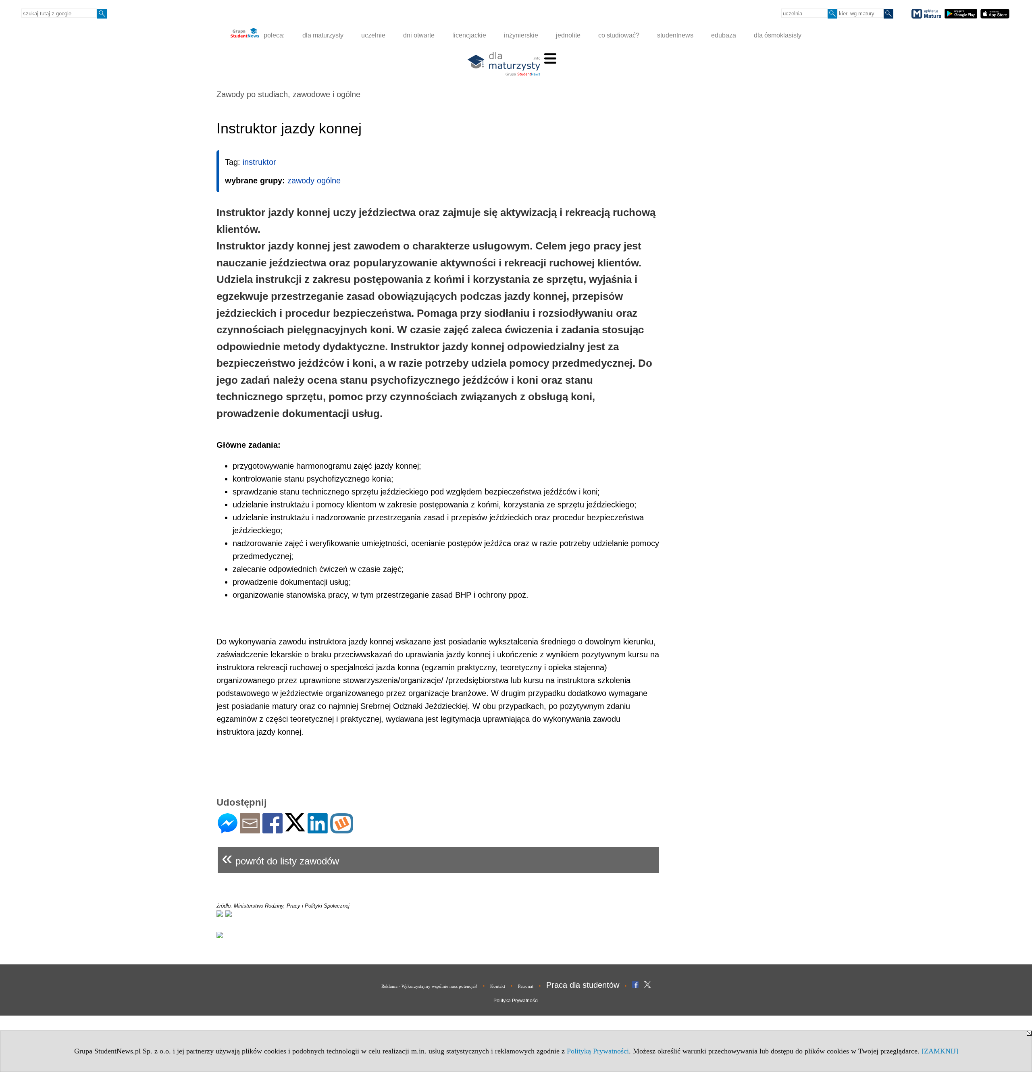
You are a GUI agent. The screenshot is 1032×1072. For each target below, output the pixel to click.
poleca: (273, 35)
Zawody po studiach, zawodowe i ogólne (288, 94)
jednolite (568, 35)
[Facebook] (272, 830)
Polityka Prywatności (516, 1000)
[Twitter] (295, 828)
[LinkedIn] (318, 830)
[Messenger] (227, 830)
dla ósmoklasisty (777, 35)
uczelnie (373, 35)
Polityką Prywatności (598, 1051)
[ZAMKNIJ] (940, 1051)
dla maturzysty (322, 35)
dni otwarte (419, 35)
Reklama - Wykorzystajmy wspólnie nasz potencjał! (429, 986)
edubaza (723, 35)
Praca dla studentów (582, 985)
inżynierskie (521, 35)
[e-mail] (250, 830)
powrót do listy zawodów (280, 857)
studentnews (675, 35)
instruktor (259, 162)
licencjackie (469, 35)
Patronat (525, 986)
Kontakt (497, 986)
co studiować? (618, 35)
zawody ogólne (314, 180)
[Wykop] (341, 830)
